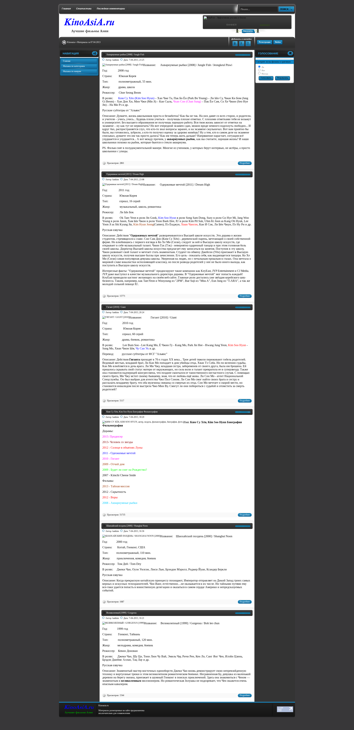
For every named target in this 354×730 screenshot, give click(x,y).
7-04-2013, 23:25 (136, 60)
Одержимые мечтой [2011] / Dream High (125, 174)
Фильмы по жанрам (72, 71)
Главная (66, 8)
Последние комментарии (111, 8)
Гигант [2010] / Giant (116, 307)
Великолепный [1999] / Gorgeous (121, 612)
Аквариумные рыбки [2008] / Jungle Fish (125, 54)
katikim (115, 60)
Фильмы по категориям (74, 66)
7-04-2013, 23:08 (136, 179)
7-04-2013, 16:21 (136, 618)
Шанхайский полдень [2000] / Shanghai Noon (127, 526)
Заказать (248, 31)
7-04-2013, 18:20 (136, 417)
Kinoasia (71, 42)
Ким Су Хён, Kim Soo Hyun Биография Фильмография (132, 411)
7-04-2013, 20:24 (136, 312)
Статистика (83, 8)
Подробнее (245, 163)
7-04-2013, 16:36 (136, 531)
